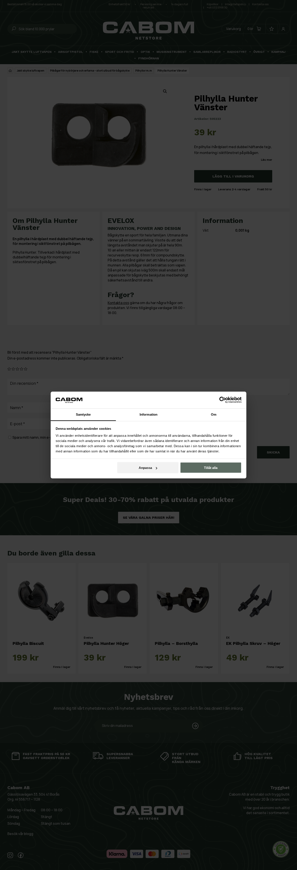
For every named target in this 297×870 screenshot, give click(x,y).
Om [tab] (213, 414)
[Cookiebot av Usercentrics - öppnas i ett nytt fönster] (223, 400)
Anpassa (145, 468)
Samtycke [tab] (83, 414)
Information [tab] (148, 414)
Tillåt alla (210, 468)
